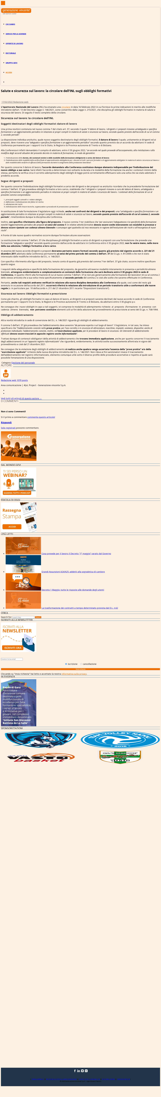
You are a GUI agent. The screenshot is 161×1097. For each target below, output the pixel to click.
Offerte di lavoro (14, 43)
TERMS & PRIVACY (37, 1079)
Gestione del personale (23, 362)
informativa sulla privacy (74, 673)
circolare (65, 107)
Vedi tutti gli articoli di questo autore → (21, 398)
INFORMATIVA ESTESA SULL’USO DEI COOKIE (61, 1079)
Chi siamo (10, 24)
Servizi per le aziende (16, 34)
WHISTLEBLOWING (108, 1079)
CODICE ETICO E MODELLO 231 (89, 1079)
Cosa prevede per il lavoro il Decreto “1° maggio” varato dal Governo (76, 553)
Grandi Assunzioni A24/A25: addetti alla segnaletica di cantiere (73, 571)
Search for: (6, 617)
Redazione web (20, 101)
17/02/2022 (7, 101)
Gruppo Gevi (11, 63)
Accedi (9, 72)
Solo (3, 427)
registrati (11, 427)
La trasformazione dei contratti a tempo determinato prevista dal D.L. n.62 (80, 608)
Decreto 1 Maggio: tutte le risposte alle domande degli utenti (73, 589)
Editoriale (11, 53)
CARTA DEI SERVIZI (123, 1079)
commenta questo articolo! (41, 417)
